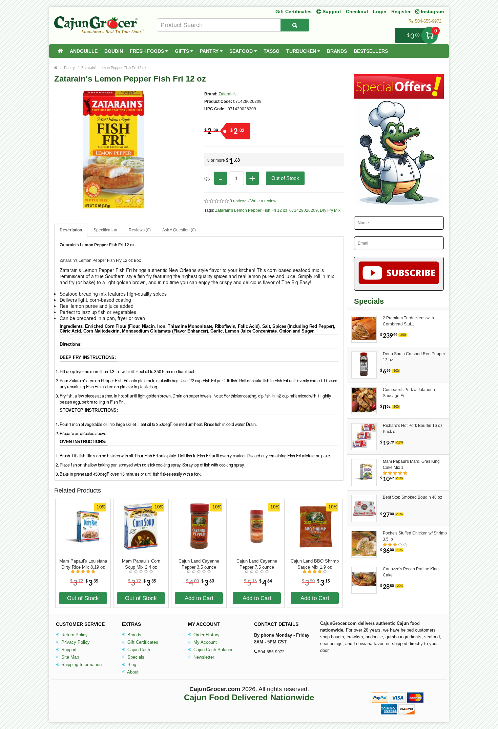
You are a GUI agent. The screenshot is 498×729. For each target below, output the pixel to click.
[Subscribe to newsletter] (399, 274)
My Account (204, 642)
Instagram (431, 11)
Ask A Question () (179, 230)
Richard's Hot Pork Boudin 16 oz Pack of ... (412, 428)
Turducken (301, 51)
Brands (337, 51)
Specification (105, 230)
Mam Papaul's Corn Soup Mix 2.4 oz (141, 564)
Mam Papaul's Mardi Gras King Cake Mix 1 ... (411, 464)
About (132, 672)
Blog (131, 664)
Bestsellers (371, 51)
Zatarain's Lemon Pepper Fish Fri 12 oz (113, 68)
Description (71, 230)
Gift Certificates (293, 11)
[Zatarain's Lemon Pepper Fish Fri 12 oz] (113, 205)
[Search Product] (295, 25)
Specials (135, 657)
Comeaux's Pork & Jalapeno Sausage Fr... (409, 392)
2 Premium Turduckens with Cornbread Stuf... (408, 321)
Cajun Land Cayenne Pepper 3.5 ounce (199, 564)
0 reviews (238, 201)
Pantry (210, 51)
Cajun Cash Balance (212, 649)
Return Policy (74, 634)
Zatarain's (227, 94)
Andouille (84, 51)
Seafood (241, 51)
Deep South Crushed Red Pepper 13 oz (414, 356)
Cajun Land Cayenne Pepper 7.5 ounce (256, 564)
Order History (206, 634)
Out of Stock (285, 178)
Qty (207, 178)
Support (68, 649)
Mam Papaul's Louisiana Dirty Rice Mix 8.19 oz (83, 564)
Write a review (263, 201)
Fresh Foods (147, 51)
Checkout (357, 11)
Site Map (69, 657)
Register (401, 11)
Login (380, 11)
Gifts (182, 51)
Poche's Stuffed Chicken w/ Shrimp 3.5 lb (415, 536)
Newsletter (203, 657)
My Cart (429, 35)
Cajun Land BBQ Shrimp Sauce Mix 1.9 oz (315, 564)
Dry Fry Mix (330, 210)
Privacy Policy (75, 642)
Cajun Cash (138, 649)
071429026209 (303, 210)
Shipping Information (81, 664)
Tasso (271, 51)
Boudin (113, 51)
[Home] (60, 51)
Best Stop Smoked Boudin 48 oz (412, 497)
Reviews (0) (140, 230)
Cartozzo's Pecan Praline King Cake (411, 572)
